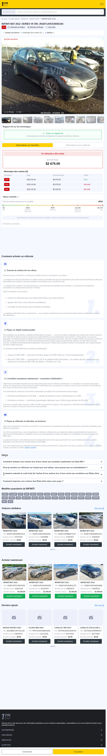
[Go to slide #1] (6, 119)
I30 (68, 498)
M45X (74, 494)
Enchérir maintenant (13, 545)
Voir (20, 112)
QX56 (61, 494)
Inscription (78, 752)
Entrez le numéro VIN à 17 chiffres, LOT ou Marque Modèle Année (37, 12)
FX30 (47, 494)
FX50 (48, 498)
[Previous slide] (5, 73)
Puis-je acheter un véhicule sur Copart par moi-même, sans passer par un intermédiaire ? (45, 467)
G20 (4, 502)
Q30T (54, 494)
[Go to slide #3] (27, 119)
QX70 (74, 498)
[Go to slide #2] (17, 119)
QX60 (33, 494)
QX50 (35, 498)
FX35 (89, 494)
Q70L (40, 494)
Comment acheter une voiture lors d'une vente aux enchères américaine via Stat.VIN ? (44, 462)
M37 (20, 494)
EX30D (95, 498)
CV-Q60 (13, 494)
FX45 (88, 498)
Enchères (7, 735)
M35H (5, 494)
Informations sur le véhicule (78, 145)
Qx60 (5, 498)
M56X (81, 494)
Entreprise (8, 730)
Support (6, 745)
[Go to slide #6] (59, 119)
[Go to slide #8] (80, 119)
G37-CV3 (26, 498)
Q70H (55, 498)
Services (6, 740)
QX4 (67, 494)
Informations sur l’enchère (27, 145)
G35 (18, 498)
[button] (9, 11)
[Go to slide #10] (101, 119)
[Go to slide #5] (49, 119)
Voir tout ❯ (99, 508)
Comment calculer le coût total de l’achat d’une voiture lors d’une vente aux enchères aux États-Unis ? (51, 474)
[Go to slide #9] (91, 119)
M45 (41, 498)
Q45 (26, 494)
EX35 (62, 498)
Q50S (95, 494)
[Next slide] (100, 73)
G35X (12, 498)
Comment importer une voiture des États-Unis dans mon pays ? (33, 481)
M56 (10, 502)
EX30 (81, 498)
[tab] (51, 549)
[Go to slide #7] (70, 119)
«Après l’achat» (30, 448)
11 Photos (10, 112)
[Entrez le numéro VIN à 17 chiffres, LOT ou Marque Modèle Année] (102, 12)
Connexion (27, 752)
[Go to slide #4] (38, 119)
